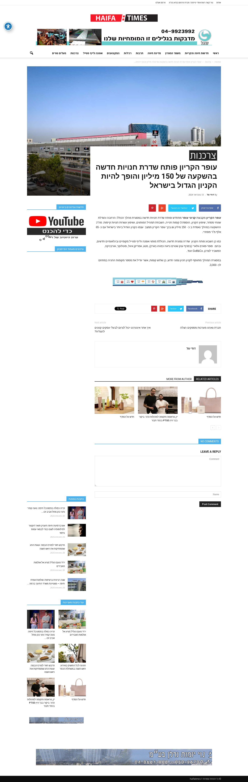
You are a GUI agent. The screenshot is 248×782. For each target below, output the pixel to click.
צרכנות (74, 53)
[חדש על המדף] (201, 400)
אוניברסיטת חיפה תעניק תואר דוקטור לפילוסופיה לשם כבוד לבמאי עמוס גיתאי (47, 529)
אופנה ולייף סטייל (93, 53)
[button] (31, 53)
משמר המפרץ (172, 53)
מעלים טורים (59, 53)
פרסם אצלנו (160, 2)
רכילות (127, 53)
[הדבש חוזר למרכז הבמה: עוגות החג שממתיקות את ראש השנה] (77, 549)
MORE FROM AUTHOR (179, 379)
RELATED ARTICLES (207, 379)
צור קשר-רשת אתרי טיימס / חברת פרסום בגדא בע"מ (191, 2)
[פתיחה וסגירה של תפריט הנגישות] (8, 26)
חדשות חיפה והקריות (197, 53)
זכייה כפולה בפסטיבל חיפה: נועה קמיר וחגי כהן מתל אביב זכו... (41, 634)
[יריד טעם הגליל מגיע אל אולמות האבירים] (77, 567)
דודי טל (210, 194)
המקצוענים (113, 53)
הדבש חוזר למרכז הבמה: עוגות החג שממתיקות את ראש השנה (42, 668)
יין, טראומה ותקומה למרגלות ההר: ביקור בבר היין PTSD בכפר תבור (41, 702)
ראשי (216, 53)
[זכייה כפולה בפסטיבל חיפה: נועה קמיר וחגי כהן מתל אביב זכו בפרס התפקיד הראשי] (77, 512)
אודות (218, 2)
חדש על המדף (214, 416)
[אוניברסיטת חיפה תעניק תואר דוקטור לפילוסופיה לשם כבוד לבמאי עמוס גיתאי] (77, 530)
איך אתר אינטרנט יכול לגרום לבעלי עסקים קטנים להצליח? (123, 329)
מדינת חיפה (154, 53)
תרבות (139, 53)
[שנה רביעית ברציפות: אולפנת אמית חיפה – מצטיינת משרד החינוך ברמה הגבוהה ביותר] (77, 584)
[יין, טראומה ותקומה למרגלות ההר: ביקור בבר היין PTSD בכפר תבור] (158, 400)
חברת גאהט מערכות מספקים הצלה (200, 327)
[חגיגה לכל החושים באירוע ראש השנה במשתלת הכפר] (72, 653)
